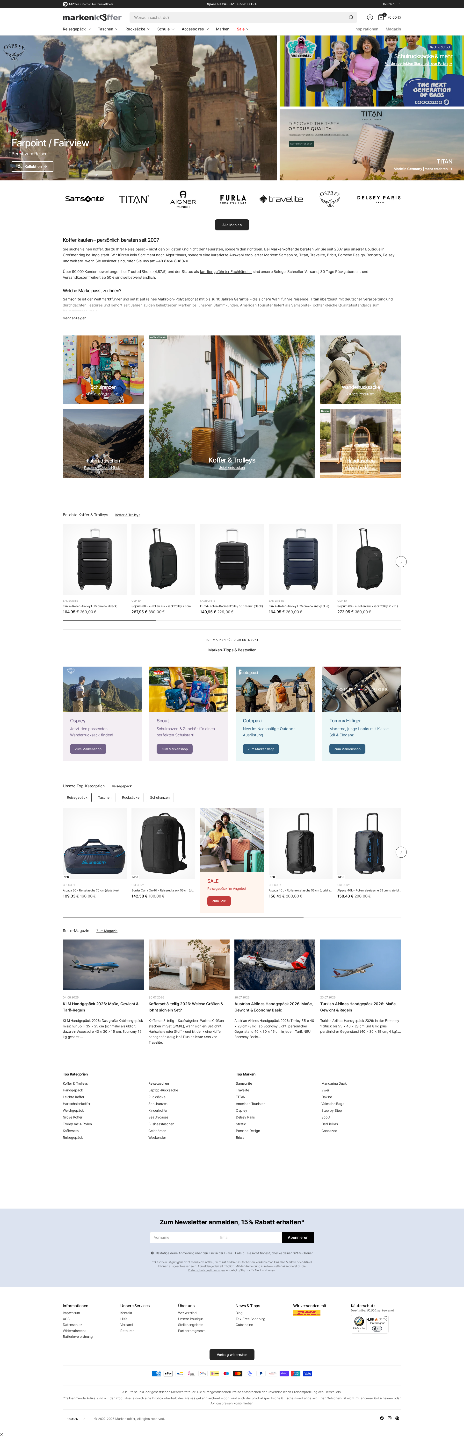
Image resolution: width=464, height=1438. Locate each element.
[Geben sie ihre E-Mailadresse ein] (298, 1237)
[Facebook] (382, 1418)
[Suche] (351, 17)
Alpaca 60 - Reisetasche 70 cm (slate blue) (91, 890)
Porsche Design (351, 255)
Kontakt (126, 1313)
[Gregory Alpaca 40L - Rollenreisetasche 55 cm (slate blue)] (369, 843)
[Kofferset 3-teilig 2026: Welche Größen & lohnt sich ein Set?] (189, 965)
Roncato (374, 255)
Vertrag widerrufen (232, 1355)
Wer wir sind (187, 1313)
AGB (66, 1319)
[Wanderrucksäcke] (360, 369)
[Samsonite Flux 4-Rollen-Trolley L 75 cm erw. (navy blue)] (301, 559)
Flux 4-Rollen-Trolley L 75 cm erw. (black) (90, 606)
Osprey (136, 600)
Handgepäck (73, 1090)
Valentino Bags (332, 1104)
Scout (325, 1117)
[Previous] (62, 561)
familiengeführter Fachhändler (226, 271)
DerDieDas (329, 1124)
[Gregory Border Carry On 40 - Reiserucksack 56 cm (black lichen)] (163, 843)
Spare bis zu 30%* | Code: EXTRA (232, 4)
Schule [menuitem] (163, 29)
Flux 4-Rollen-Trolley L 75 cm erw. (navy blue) (299, 606)
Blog (239, 1313)
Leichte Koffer (73, 1097)
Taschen (104, 797)
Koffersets (70, 1131)
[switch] (377, 1328)
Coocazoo (329, 1131)
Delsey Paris (245, 1117)
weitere (76, 261)
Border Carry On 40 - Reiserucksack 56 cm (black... (163, 890)
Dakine (326, 1097)
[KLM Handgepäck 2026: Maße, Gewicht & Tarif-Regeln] (103, 965)
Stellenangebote (190, 1325)
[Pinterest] (397, 1418)
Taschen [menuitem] (105, 29)
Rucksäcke (130, 797)
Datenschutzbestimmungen (206, 1270)
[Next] (401, 561)
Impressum (71, 1313)
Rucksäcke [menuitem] (135, 29)
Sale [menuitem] (240, 29)
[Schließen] (1, 1435)
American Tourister (250, 1104)
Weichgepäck (73, 1110)
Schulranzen (160, 797)
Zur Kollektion (32, 166)
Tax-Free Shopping (250, 1319)
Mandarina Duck (334, 1083)
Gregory (69, 885)
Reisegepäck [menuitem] (74, 29)
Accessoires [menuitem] (193, 29)
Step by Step (331, 1110)
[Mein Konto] (370, 17)
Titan (303, 255)
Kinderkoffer (157, 1110)
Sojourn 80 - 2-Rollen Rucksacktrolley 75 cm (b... (163, 606)
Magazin (393, 29)
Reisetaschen (158, 1083)
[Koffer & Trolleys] (232, 406)
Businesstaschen (161, 1124)
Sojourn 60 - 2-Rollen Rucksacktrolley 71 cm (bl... (369, 606)
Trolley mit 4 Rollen (77, 1124)
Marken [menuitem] (223, 29)
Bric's (331, 255)
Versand (126, 1325)
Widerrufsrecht (74, 1331)
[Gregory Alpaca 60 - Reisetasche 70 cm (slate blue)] (95, 843)
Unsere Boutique (191, 1319)
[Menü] (386, 1318)
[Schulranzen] (103, 369)
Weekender (157, 1137)
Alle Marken (232, 225)
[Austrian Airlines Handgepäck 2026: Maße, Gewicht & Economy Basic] (274, 965)
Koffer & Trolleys (127, 515)
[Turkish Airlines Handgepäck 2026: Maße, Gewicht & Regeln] (360, 965)
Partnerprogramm (192, 1331)
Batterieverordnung (78, 1336)
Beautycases (158, 1117)
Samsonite (288, 255)
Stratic (241, 1124)
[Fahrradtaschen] (103, 443)
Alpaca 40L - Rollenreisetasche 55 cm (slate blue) (369, 890)
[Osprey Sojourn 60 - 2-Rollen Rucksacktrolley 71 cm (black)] (369, 559)
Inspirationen (366, 29)
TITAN (241, 1097)
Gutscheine (244, 1325)
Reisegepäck (122, 786)
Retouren (127, 1331)
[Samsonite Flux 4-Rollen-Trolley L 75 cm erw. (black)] (95, 559)
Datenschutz (72, 1325)
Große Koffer (72, 1117)
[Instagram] (389, 1418)
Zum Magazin (106, 931)
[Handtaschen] (360, 443)
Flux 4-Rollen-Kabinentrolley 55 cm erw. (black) (231, 606)
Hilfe (123, 1319)
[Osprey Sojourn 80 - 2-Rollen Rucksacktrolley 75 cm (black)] (163, 559)
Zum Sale (219, 901)
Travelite (317, 255)
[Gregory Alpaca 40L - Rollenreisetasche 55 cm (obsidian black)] (301, 843)
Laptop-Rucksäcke (163, 1090)
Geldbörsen (157, 1131)
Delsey (388, 255)
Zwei (325, 1090)
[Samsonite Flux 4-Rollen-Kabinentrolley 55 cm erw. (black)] (232, 559)
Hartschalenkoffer (76, 1104)
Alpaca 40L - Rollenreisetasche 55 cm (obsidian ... (301, 890)
